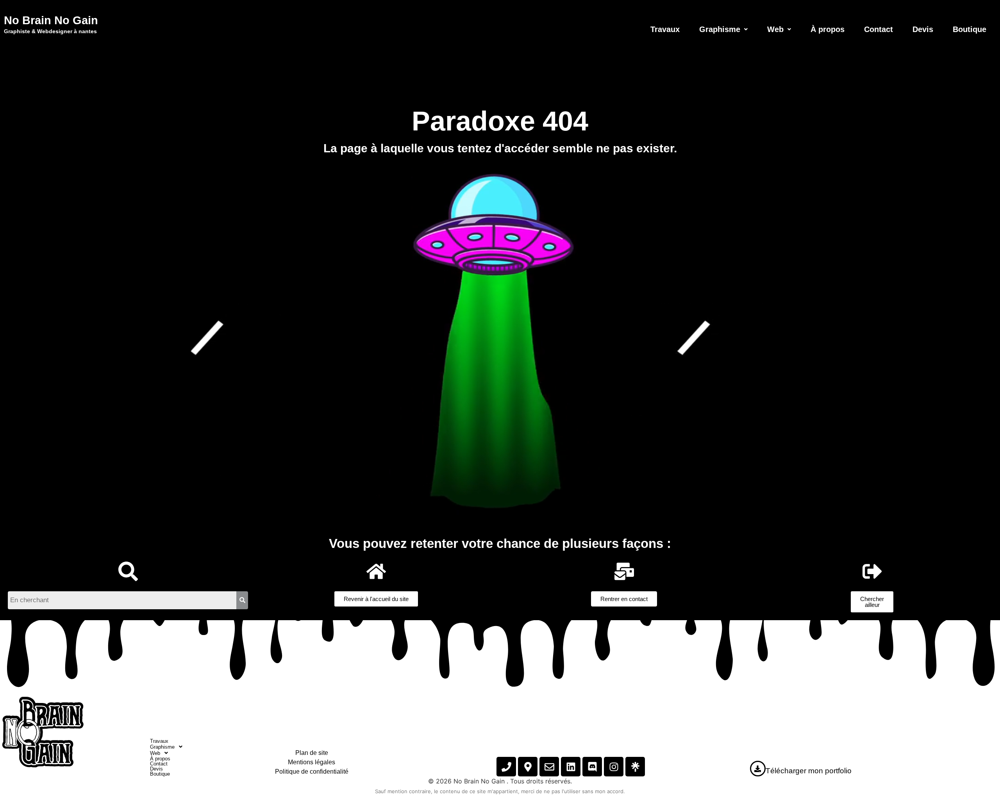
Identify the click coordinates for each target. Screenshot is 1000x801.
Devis (922, 29)
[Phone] (506, 766)
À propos (828, 29)
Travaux (665, 29)
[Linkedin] (570, 766)
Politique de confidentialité (311, 771)
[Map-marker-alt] (528, 766)
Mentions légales (311, 762)
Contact (878, 29)
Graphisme (719, 29)
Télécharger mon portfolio (809, 771)
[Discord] (592, 766)
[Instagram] (613, 766)
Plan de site (311, 752)
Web (775, 29)
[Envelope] (549, 766)
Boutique (969, 29)
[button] (723, 29)
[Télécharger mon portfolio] (758, 768)
